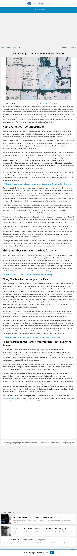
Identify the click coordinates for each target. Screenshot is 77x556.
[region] (37, 421)
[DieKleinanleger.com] (38, 4)
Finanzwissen (72, 47)
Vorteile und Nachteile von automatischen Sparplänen (24, 540)
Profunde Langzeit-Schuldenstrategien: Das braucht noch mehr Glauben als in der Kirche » (57, 443)
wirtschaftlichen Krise (9, 398)
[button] (38, 10)
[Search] (73, 3)
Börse (72, 226)
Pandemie (49, 104)
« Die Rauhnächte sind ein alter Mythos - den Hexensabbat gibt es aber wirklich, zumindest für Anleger (20, 443)
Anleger (11, 226)
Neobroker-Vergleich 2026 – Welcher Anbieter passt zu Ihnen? (37, 517)
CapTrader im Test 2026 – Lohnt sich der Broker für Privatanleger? (39, 529)
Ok (52, 553)
